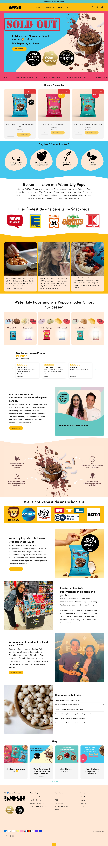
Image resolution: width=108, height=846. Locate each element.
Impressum (58, 797)
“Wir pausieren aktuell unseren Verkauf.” (54, 1)
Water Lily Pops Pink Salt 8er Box (54, 124)
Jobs (82, 806)
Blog (60, 7)
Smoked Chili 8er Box (37, 803)
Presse (82, 800)
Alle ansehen (54, 781)
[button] (6, 7)
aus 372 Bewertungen (23, 358)
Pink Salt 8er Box (35, 800)
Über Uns (83, 797)
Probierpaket (50, 7)
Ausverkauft (23, 134)
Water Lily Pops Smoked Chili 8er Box (88, 124)
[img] (55, 356)
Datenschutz (59, 803)
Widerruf (58, 809)
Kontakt (83, 803)
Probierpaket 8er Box (37, 797)
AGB (56, 800)
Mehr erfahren (16, 428)
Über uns (68, 7)
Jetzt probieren (19, 49)
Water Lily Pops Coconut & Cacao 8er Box (20, 125)
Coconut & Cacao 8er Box (38, 806)
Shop (38, 7)
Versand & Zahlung (61, 806)
